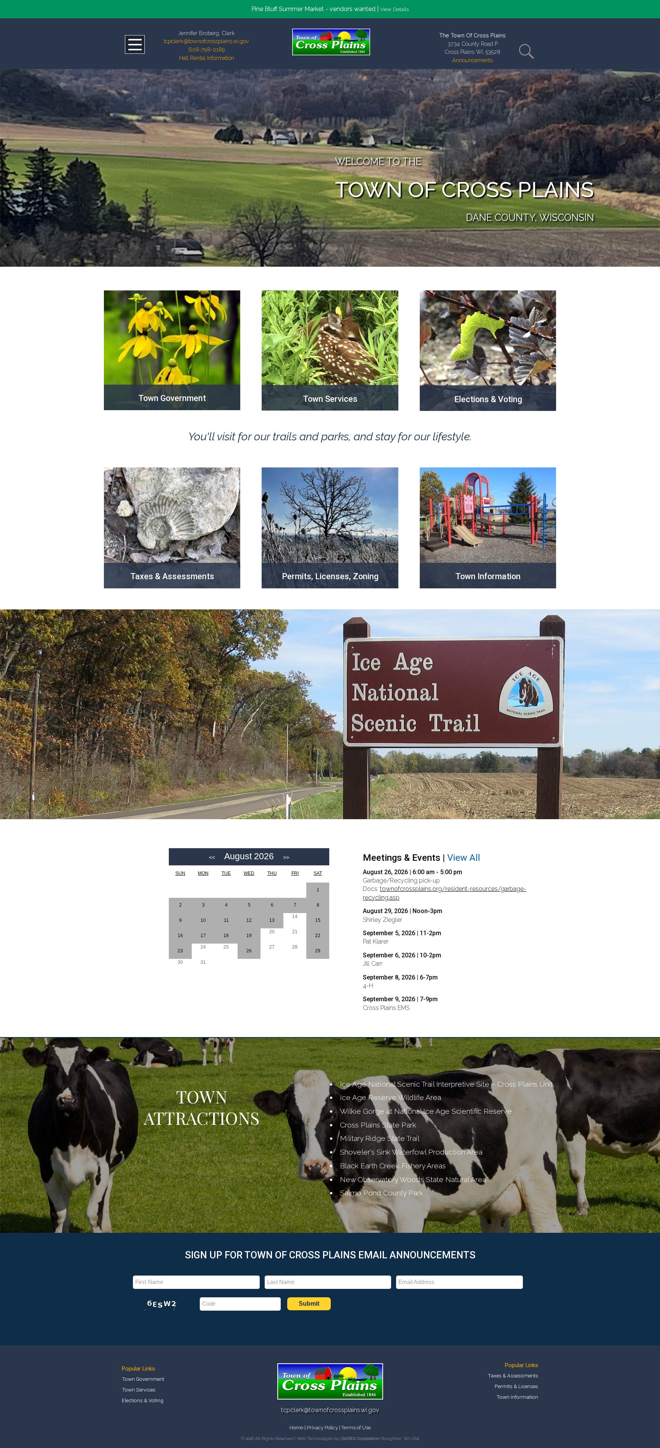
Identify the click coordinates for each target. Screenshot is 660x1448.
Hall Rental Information (206, 58)
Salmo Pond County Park (381, 1193)
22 (317, 935)
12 (249, 920)
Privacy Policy (322, 1427)
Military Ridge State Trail (379, 1138)
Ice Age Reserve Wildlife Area (390, 1097)
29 (317, 951)
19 (249, 935)
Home (296, 1427)
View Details (394, 9)
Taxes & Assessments (513, 1375)
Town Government (143, 1379)
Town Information (517, 1397)
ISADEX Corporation (360, 1438)
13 (272, 920)
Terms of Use (356, 1427)
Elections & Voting (142, 1400)
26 (249, 951)
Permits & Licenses (516, 1386)
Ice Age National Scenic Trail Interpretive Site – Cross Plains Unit (446, 1084)
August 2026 (249, 856)
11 (226, 920)
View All (463, 857)
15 (317, 920)
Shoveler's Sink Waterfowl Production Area (411, 1152)
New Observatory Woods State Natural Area (413, 1179)
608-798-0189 (206, 49)
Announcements (472, 60)
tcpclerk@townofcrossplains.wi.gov (206, 41)
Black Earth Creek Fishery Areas (393, 1165)
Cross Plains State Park (378, 1125)
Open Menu (135, 44)
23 (180, 951)
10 (203, 920)
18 (226, 935)
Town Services (138, 1390)
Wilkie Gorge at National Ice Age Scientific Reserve (426, 1111)
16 (180, 935)
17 (203, 935)
